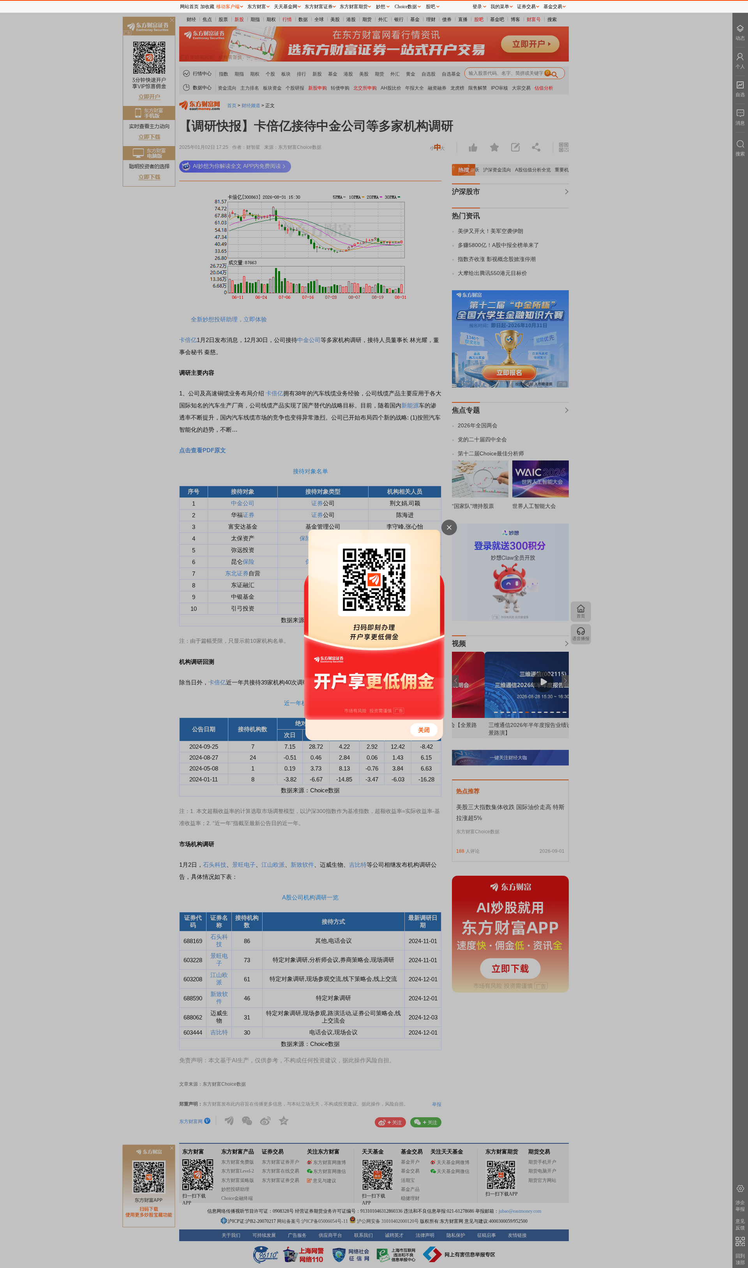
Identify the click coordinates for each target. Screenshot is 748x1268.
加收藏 (207, 6)
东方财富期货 (354, 6)
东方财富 (256, 6)
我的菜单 (499, 6)
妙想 (380, 6)
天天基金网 (285, 6)
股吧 (430, 6)
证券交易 (526, 6)
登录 (477, 6)
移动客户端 (228, 6)
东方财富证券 (319, 6)
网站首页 (189, 6)
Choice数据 (406, 6)
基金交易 (552, 6)
